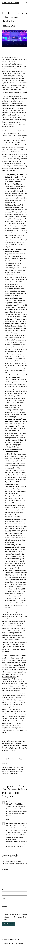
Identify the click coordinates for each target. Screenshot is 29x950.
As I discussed (6, 57)
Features (4, 763)
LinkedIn (12, 750)
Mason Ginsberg (12, 769)
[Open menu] (26, 3)
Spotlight (15, 773)
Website (4, 906)
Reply (7, 819)
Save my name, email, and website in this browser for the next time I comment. (15, 917)
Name (4, 890)
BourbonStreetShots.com (10, 3)
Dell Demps (19, 767)
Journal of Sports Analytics (14, 230)
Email (3, 898)
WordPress (19, 943)
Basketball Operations (8, 767)
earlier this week (11, 59)
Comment (6, 870)
